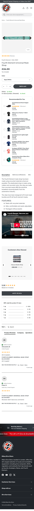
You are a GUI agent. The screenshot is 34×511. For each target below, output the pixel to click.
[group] (17, 285)
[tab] (6, 175)
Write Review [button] (17, 293)
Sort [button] (3, 327)
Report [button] (22, 365)
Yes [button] (18, 365)
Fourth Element (6, 60)
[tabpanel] (17, 208)
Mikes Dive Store (10, 502)
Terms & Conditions (6, 505)
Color (3, 76)
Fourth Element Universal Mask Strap (15, 20)
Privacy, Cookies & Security (20, 505)
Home (3, 20)
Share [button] (25, 365)
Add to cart (22, 86)
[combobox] (17, 14)
